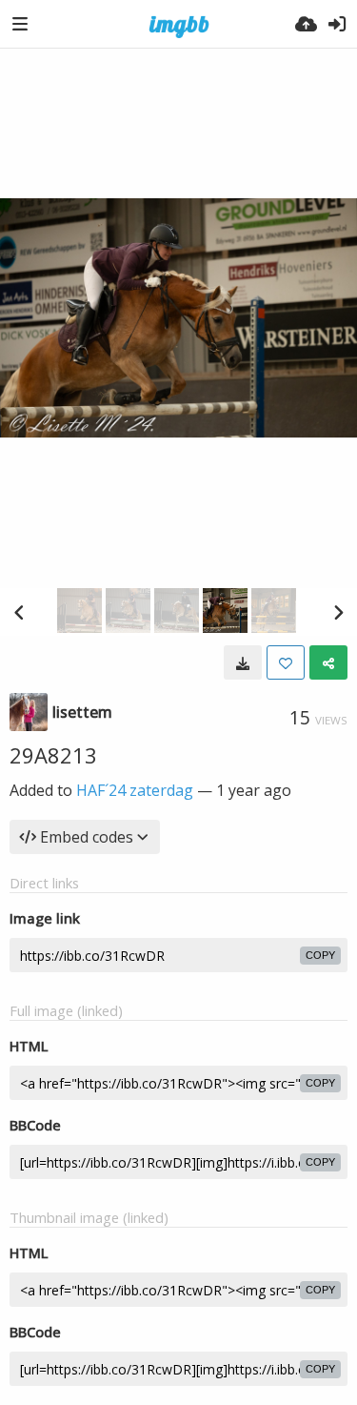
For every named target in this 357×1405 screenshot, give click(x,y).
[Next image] (338, 612)
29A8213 (53, 755)
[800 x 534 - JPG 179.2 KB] (243, 662)
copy (320, 955)
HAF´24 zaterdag (134, 790)
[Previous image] (19, 612)
